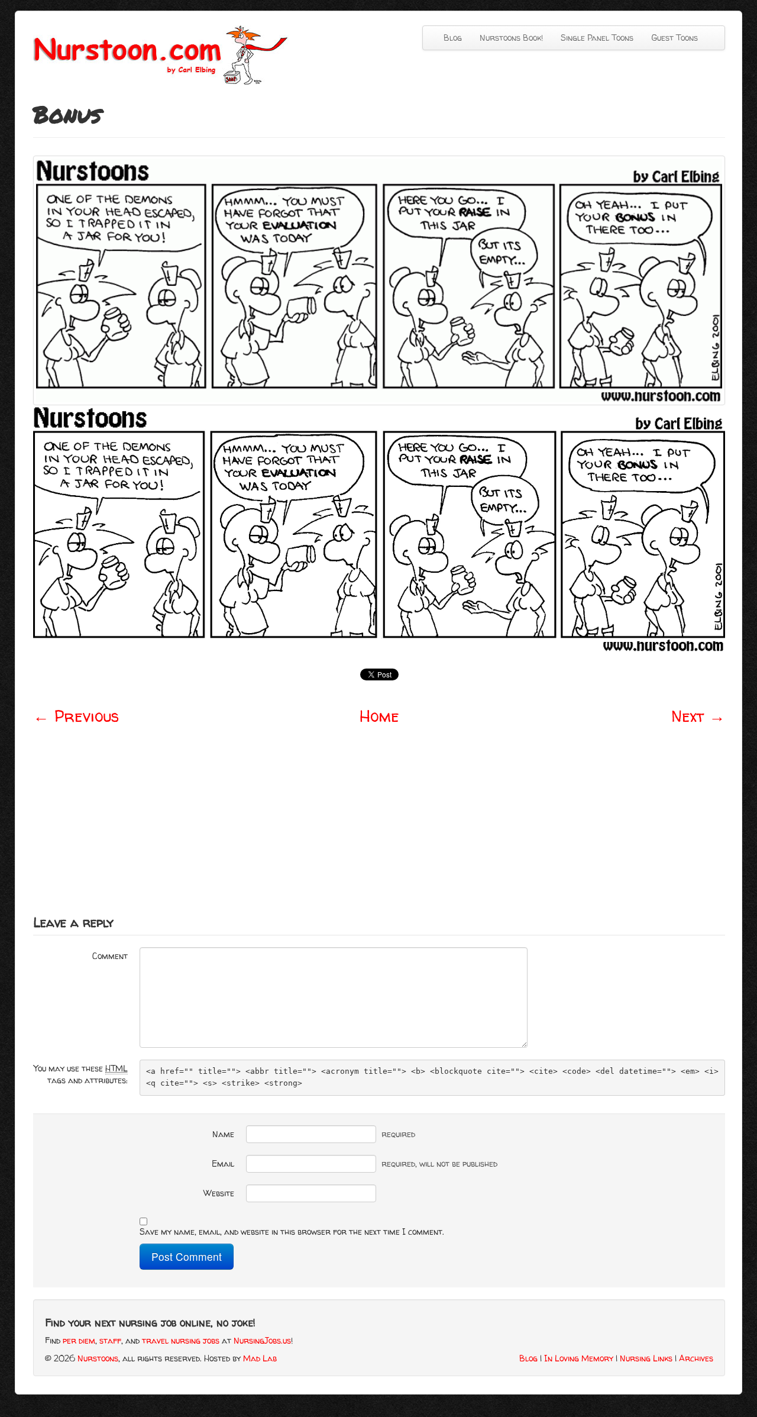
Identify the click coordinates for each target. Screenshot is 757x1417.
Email (223, 1163)
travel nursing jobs (180, 1340)
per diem (79, 1340)
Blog (453, 37)
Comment (110, 955)
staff (110, 1340)
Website (218, 1193)
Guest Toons (674, 37)
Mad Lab (260, 1358)
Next (698, 716)
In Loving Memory (578, 1358)
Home (379, 716)
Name (223, 1134)
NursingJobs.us (262, 1340)
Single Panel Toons (597, 37)
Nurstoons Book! (511, 37)
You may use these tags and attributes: (81, 1074)
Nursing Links (646, 1358)
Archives (696, 1358)
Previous (76, 716)
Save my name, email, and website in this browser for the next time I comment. (292, 1231)
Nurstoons (97, 1358)
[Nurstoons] (164, 54)
